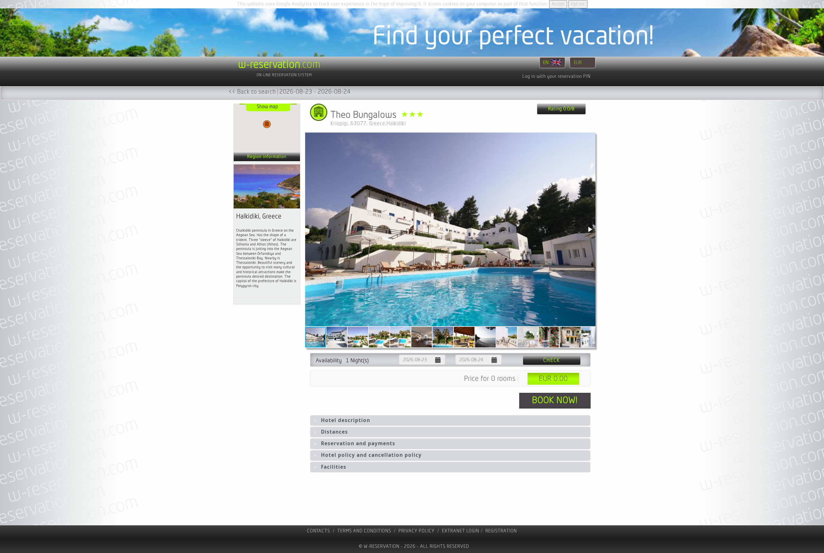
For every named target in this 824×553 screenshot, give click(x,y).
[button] (590, 229)
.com (279, 64)
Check (551, 360)
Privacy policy (416, 531)
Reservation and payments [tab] (358, 443)
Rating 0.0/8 (561, 108)
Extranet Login (460, 531)
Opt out (578, 4)
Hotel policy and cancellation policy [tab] (371, 455)
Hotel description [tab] (345, 420)
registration (501, 531)
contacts (318, 531)
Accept (558, 4)
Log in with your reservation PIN (556, 76)
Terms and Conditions (364, 531)
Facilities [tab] (333, 467)
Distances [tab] (334, 432)
